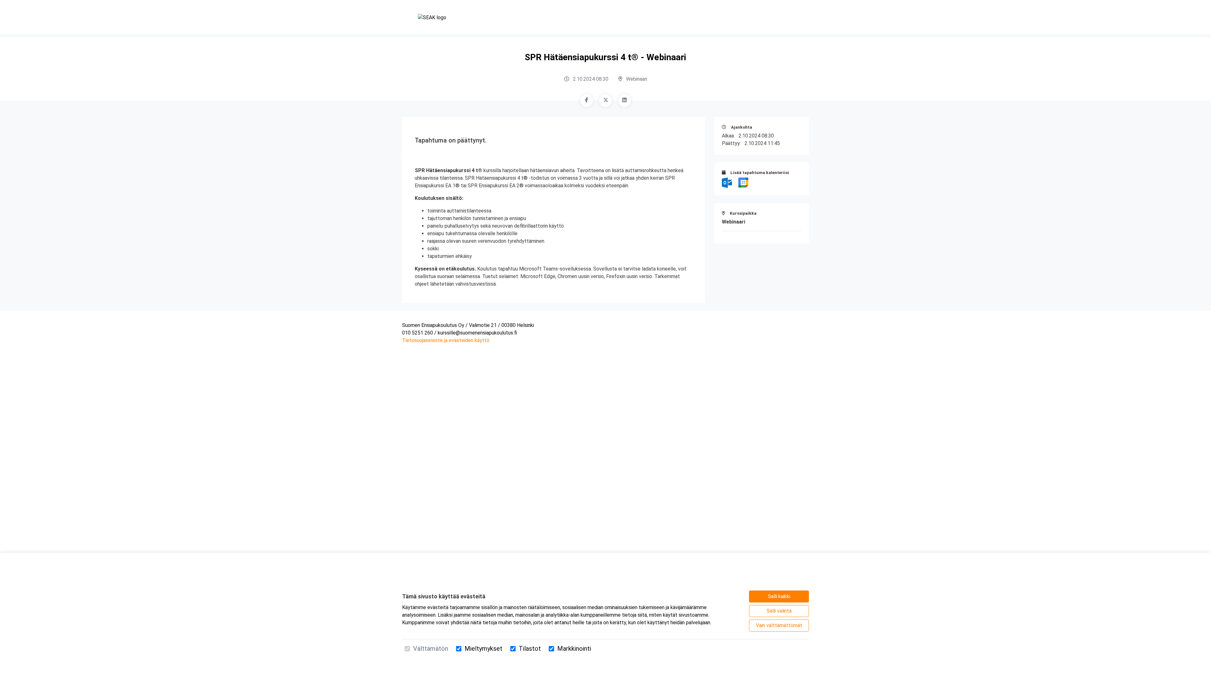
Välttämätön (430, 648)
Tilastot (530, 648)
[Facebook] (586, 100)
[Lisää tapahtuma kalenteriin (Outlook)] (727, 182)
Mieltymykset (483, 648)
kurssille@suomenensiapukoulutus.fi (477, 333)
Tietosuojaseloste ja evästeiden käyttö (445, 340)
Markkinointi (574, 648)
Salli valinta (779, 611)
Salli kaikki (779, 596)
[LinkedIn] (624, 100)
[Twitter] (605, 100)
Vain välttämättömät (779, 625)
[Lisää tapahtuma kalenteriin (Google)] (743, 182)
